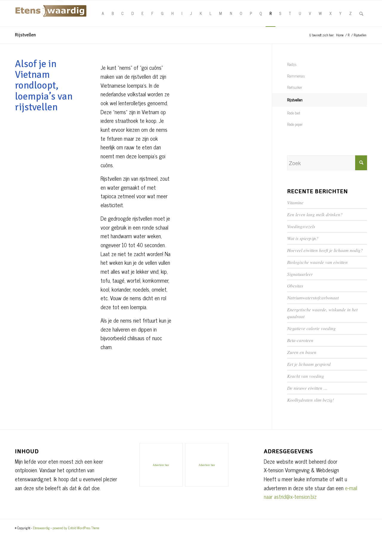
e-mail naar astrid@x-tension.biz (310, 492)
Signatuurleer (300, 274)
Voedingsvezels (301, 226)
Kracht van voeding (305, 376)
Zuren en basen (301, 352)
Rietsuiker (294, 87)
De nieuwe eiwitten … (307, 388)
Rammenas (296, 76)
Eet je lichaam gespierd (309, 364)
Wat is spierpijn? (302, 238)
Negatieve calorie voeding (311, 328)
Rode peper (295, 124)
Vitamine (295, 202)
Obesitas (295, 286)
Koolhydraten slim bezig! (310, 400)
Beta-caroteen (300, 340)
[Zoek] (361, 13)
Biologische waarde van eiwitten (317, 262)
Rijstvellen (25, 35)
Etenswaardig (41, 527)
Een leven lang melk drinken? (315, 214)
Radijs (291, 64)
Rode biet (293, 113)
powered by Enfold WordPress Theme (76, 527)
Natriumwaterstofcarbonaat (313, 298)
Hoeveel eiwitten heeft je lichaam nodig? (325, 250)
